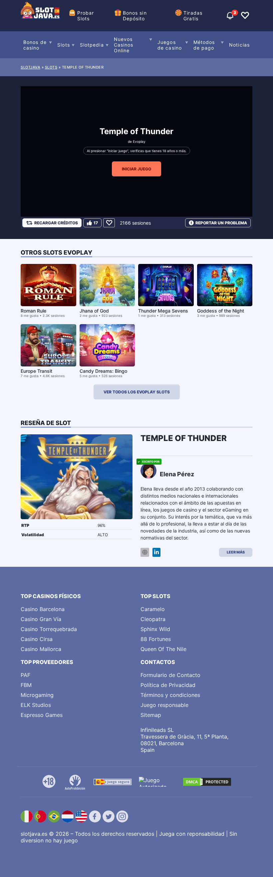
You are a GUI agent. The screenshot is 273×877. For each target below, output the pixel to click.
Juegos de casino (169, 45)
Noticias (239, 45)
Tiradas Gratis (192, 15)
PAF (25, 675)
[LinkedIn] (156, 552)
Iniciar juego (136, 168)
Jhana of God (94, 311)
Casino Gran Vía (41, 619)
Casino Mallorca (41, 649)
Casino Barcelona (43, 609)
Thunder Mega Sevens (163, 311)
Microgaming (37, 695)
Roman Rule (33, 311)
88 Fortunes (155, 639)
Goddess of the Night (220, 311)
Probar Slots (85, 15)
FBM (26, 685)
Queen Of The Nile (163, 649)
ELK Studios (36, 705)
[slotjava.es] (41, 16)
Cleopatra (152, 619)
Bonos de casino (35, 45)
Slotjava (30, 67)
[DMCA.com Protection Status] (207, 781)
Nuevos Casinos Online (124, 44)
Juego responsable (164, 705)
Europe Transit (36, 371)
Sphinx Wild (155, 629)
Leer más (236, 552)
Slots (63, 45)
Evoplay (139, 141)
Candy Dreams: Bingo (103, 371)
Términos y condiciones (170, 695)
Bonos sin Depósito (135, 15)
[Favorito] (109, 222)
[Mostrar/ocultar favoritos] (245, 16)
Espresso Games (42, 715)
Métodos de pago (204, 45)
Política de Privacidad (167, 685)
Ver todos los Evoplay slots (137, 391)
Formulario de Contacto (170, 675)
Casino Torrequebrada (49, 629)
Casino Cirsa (37, 639)
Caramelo (152, 609)
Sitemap (150, 715)
